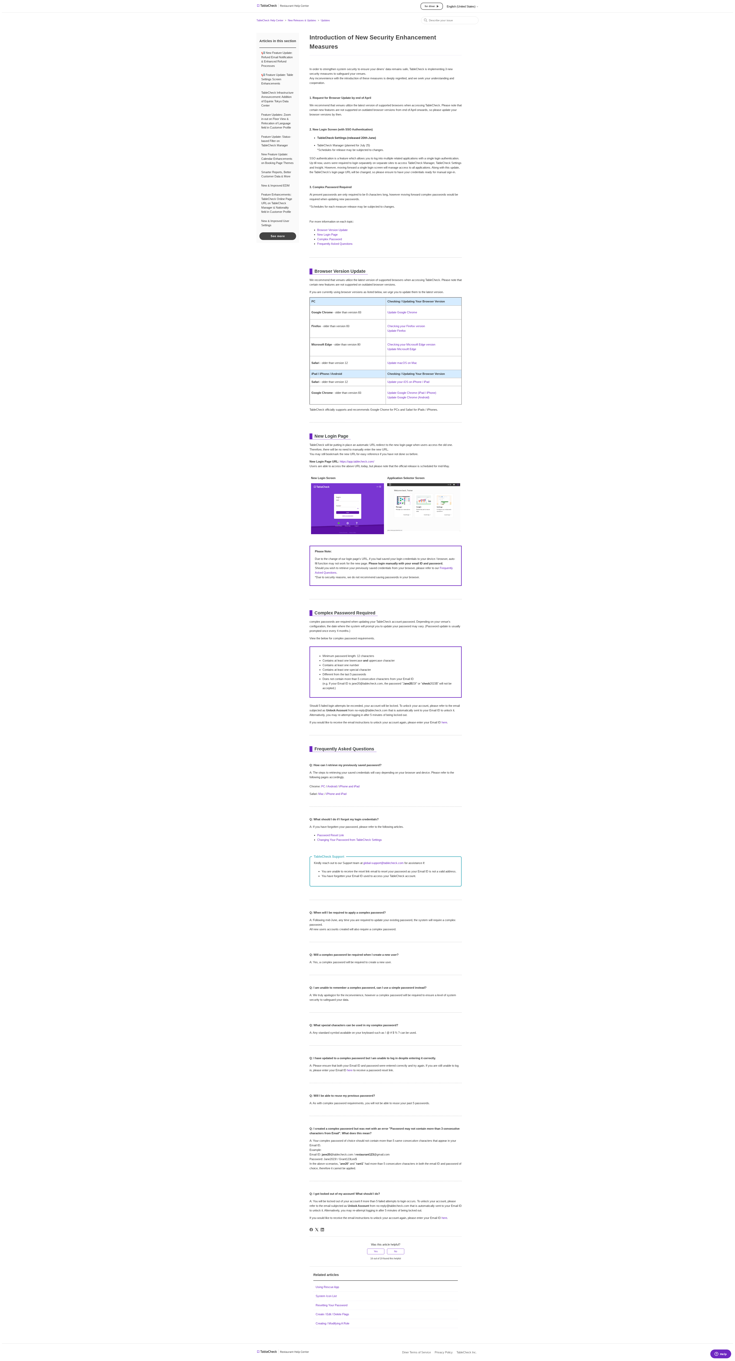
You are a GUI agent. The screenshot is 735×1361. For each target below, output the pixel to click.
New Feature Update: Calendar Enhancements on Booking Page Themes (277, 159)
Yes (376, 1251)
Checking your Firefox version (406, 326)
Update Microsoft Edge (401, 349)
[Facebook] (311, 1229)
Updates (325, 20)
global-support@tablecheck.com (383, 863)
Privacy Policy (444, 1352)
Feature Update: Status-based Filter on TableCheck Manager (276, 141)
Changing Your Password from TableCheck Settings (349, 839)
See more (278, 236)
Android (332, 786)
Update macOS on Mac (402, 362)
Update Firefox (396, 330)
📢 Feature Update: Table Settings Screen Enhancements (277, 79)
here (444, 722)
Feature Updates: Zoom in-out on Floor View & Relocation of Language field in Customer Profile (276, 121)
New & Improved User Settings (275, 223)
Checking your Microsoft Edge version (411, 344)
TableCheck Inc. (467, 1352)
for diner (430, 6)
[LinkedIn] (322, 1229)
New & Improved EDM (275, 185)
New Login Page (327, 234)
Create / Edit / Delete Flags (332, 1314)
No (395, 1251)
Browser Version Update (332, 230)
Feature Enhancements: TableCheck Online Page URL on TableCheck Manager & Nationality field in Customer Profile (276, 203)
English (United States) (461, 6)
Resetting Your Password (331, 1305)
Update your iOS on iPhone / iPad (408, 381)
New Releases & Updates (302, 20)
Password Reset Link (330, 835)
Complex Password (329, 239)
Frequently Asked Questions (335, 243)
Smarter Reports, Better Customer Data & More (276, 174)
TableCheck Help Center (269, 20)
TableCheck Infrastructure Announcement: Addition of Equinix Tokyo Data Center (277, 99)
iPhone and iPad (349, 786)
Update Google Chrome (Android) (408, 397)
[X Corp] (316, 1229)
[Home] (283, 6)
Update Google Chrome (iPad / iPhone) (411, 392)
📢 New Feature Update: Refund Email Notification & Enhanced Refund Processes (277, 59)
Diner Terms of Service (416, 1352)
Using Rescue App (327, 1287)
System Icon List (326, 1296)
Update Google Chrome (402, 312)
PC (323, 786)
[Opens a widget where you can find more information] (720, 1354)
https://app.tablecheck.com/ (357, 461)
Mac (321, 793)
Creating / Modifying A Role (332, 1323)
